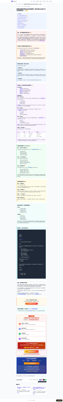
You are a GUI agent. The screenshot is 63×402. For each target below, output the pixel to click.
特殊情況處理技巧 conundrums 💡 (22, 21)
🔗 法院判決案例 (29, 167)
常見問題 (47, 1)
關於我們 (41, 1)
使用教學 (44, 1)
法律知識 (34, 1)
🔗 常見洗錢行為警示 (36, 48)
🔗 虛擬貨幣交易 (20, 110)
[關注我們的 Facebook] (40, 379)
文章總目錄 (37, 1)
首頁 (31, 1)
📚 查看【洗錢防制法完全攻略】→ (31, 303)
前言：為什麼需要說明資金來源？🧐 (22, 15)
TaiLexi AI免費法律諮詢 (32, 308)
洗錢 (28, 6)
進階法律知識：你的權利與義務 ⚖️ (22, 24)
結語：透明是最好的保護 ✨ (21, 27)
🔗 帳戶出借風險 (40, 117)
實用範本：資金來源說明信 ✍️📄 (22, 26)
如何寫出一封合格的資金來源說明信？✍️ (23, 20)
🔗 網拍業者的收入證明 (34, 149)
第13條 (24, 38)
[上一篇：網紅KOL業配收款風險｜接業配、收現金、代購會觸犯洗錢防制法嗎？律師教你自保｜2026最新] (44, 6)
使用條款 (50, 1)
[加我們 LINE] (46, 379)
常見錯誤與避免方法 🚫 (21, 23)
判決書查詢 (29, 310)
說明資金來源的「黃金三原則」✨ (22, 18)
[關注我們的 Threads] (44, 379)
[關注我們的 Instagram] (42, 379)
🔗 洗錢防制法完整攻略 (41, 40)
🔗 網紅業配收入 (42, 98)
